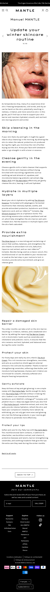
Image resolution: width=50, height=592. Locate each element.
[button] (25, 474)
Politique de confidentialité (33, 557)
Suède (23, 587)
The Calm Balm (40, 430)
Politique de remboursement (25, 560)
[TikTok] (40, 524)
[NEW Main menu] (3, 10)
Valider (39, 503)
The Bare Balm (22, 181)
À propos (9, 522)
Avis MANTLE (25, 525)
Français (23, 582)
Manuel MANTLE (25, 19)
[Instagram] (40, 520)
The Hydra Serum (11, 404)
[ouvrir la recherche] (7, 10)
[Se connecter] (43, 10)
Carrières (25, 547)
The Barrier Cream (36, 334)
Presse (25, 550)
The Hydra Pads (18, 391)
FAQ (9, 525)
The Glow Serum (8, 241)
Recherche (9, 519)
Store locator (25, 522)
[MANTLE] (25, 10)
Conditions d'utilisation (14, 557)
